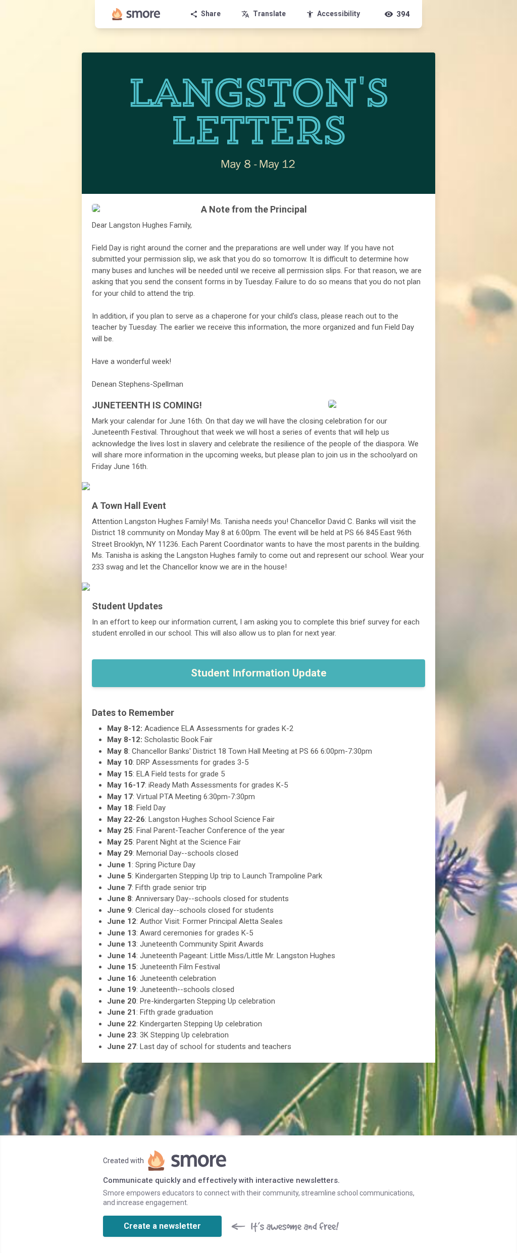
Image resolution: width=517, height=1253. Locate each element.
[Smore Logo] (136, 14)
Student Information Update (259, 673)
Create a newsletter (162, 1226)
